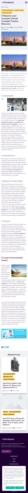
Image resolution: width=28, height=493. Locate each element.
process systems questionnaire (15, 320)
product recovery (7, 12)
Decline (19, 487)
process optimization (7, 10)
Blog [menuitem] (14, 459)
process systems (19, 10)
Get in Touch (5, 451)
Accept (10, 487)
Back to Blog (5, 7)
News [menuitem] (14, 461)
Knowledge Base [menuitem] (14, 464)
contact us (4, 322)
